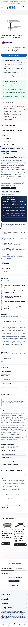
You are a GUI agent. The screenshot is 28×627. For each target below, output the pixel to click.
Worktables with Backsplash (8, 454)
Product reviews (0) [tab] (7, 568)
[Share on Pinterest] (7, 144)
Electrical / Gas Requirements (9, 387)
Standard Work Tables (7, 457)
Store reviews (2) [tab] (20, 568)
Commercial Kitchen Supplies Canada (10, 464)
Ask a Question (4, 135)
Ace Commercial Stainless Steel (9, 450)
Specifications (6, 188)
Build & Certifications (7, 390)
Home (2, 11)
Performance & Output (7, 383)
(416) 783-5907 (18, 130)
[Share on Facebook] (1, 144)
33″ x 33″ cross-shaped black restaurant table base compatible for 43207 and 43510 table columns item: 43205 (7, 535)
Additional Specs (5, 394)
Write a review (14, 581)
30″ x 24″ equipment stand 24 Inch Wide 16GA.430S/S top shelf (19, 536)
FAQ (14, 188)
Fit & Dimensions (5, 379)
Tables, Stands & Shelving (8, 461)
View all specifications (6, 258)
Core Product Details (6, 358)
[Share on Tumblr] (10, 144)
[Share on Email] (13, 144)
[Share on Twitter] (4, 144)
